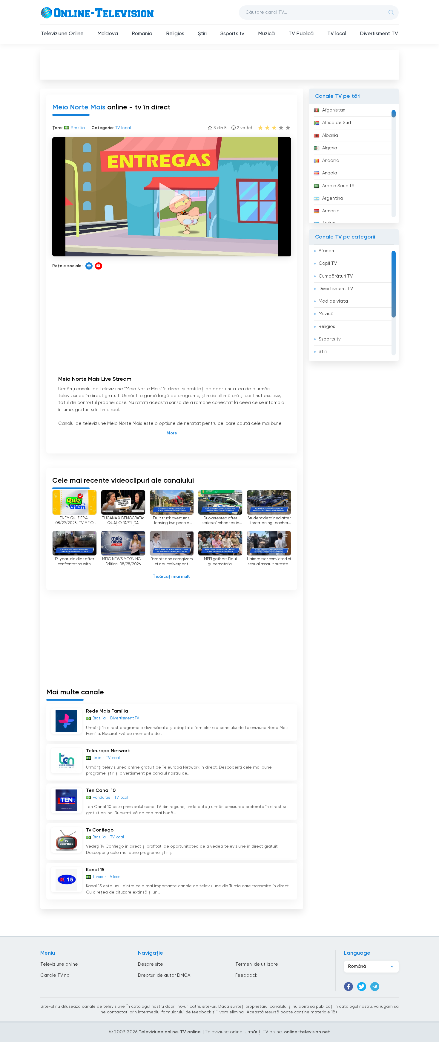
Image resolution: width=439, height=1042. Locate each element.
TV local (336, 33)
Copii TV (328, 263)
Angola (329, 173)
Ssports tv (232, 33)
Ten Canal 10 (101, 790)
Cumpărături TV (336, 276)
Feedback (246, 975)
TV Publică (301, 33)
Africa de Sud (336, 122)
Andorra (330, 160)
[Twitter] (361, 986)
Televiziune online (59, 964)
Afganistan (333, 110)
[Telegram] (374, 986)
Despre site (150, 964)
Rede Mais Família (107, 711)
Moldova (107, 33)
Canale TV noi (55, 975)
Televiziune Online (62, 33)
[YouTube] (98, 266)
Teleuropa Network (108, 751)
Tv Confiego (99, 830)
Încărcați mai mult (172, 577)
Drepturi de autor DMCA (164, 975)
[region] (354, 163)
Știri (202, 33)
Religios (175, 33)
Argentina (332, 198)
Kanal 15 (95, 870)
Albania (330, 135)
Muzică (266, 33)
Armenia (331, 211)
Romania (142, 33)
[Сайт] (89, 266)
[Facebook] (348, 986)
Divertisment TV (379, 33)
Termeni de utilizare (256, 964)
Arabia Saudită (338, 186)
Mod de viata (333, 301)
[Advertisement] (219, 64)
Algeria (329, 148)
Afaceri (326, 251)
